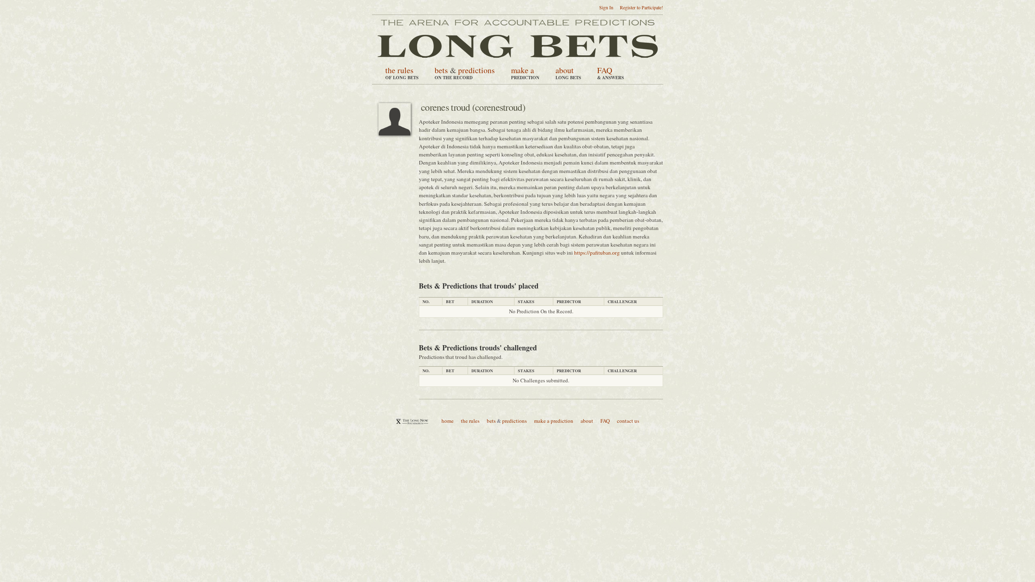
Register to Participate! (641, 7)
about (565, 70)
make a (522, 70)
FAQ (604, 70)
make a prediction (553, 420)
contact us (628, 420)
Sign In (606, 7)
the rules (399, 70)
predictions (476, 70)
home (447, 420)
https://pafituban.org (597, 252)
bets (441, 70)
